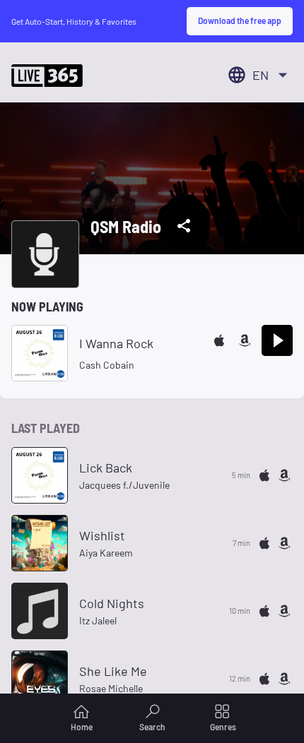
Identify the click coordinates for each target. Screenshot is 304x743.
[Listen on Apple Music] (219, 340)
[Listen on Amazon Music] (244, 340)
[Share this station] (183, 226)
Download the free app (239, 20)
